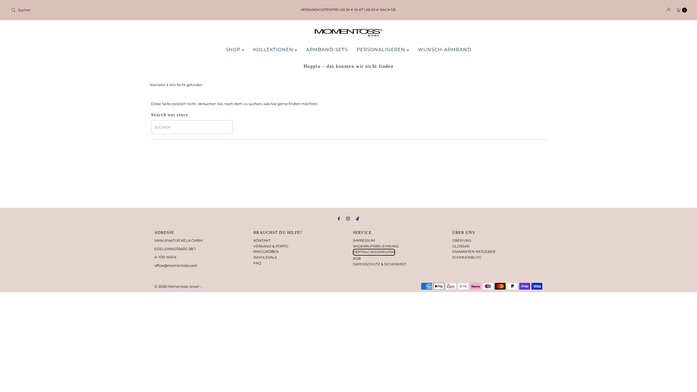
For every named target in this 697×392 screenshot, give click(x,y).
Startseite (157, 85)
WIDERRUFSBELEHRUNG (376, 246)
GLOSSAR (460, 246)
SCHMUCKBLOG (466, 257)
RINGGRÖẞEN (266, 251)
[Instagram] (348, 219)
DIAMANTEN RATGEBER (473, 251)
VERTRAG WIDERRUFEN (374, 252)
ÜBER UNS (461, 240)
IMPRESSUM (364, 240)
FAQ (257, 263)
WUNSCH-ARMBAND (444, 49)
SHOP (234, 49)
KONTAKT (261, 240)
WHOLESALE (265, 257)
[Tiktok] (357, 219)
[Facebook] (339, 219)
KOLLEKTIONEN (274, 49)
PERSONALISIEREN (381, 49)
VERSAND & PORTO (270, 246)
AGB (357, 258)
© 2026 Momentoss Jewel (177, 286)
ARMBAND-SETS (327, 49)
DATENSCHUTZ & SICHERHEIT (379, 264)
